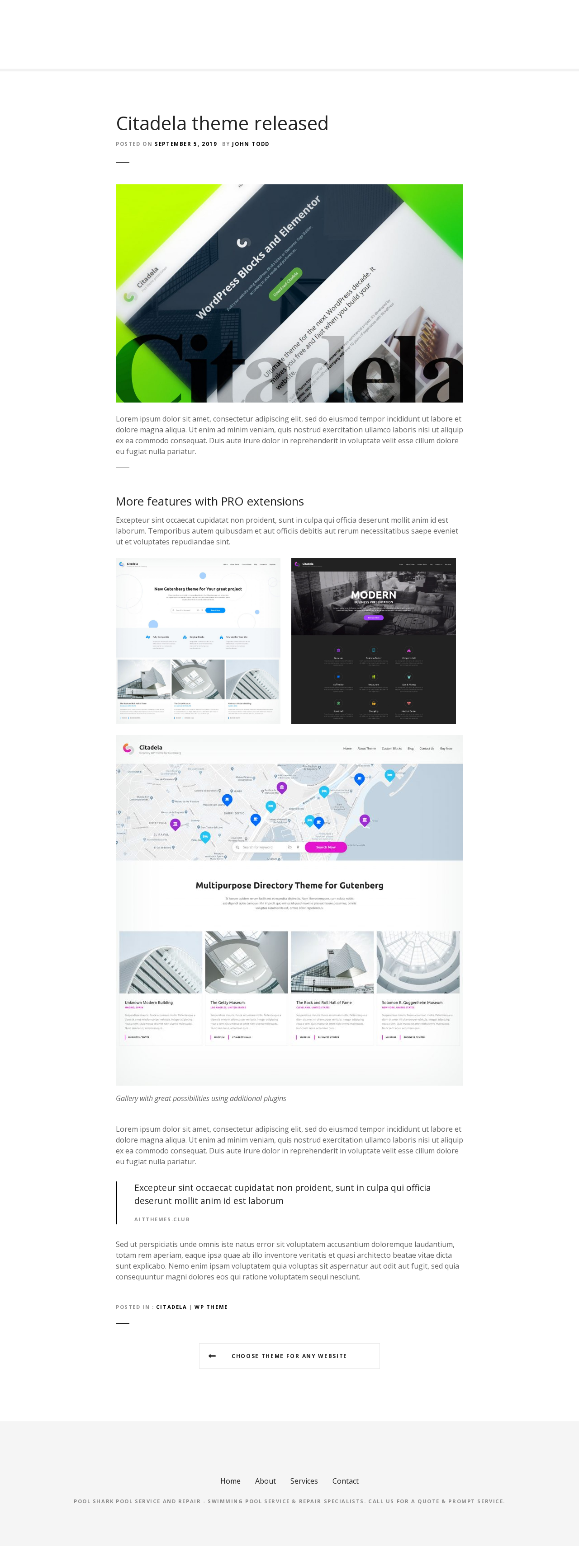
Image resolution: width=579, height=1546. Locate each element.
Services (304, 1481)
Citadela (171, 1306)
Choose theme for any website (289, 1356)
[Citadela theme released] (289, 190)
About (265, 1481)
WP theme (211, 1306)
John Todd (251, 144)
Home (230, 1481)
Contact (345, 1481)
